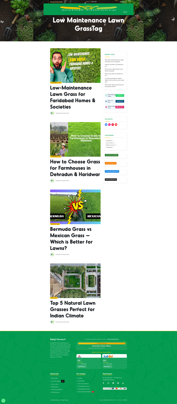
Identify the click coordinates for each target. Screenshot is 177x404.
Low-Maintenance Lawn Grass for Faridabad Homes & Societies (80, 128)
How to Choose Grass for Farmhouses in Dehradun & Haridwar (77, 266)
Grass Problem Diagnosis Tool (112, 171)
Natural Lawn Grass (110, 145)
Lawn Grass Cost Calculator (111, 155)
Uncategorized (109, 147)
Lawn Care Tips (109, 142)
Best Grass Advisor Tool (111, 163)
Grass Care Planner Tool (111, 179)
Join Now (120, 95)
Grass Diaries (109, 140)
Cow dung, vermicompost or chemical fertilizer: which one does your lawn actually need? (114, 80)
